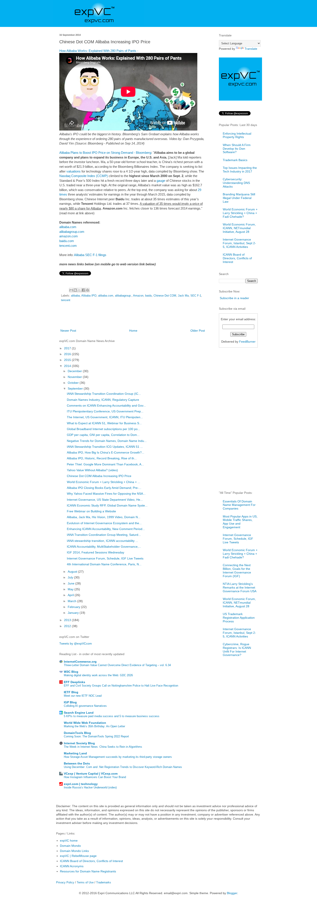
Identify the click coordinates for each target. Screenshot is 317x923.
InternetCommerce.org (80, 661)
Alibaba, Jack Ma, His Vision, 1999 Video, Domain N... (103, 517)
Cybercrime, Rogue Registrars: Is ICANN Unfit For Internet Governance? (237, 649)
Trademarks (103, 882)
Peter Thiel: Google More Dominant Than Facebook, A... (105, 464)
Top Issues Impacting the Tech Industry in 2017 (240, 169)
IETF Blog (71, 692)
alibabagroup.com (71, 231)
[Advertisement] (132, 316)
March (72, 601)
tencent (65, 300)
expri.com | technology (81, 784)
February (74, 607)
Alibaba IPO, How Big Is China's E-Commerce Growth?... (105, 452)
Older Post (197, 330)
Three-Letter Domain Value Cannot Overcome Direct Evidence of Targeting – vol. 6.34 (117, 665)
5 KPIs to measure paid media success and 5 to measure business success (111, 716)
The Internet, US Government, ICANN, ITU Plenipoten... (105, 417)
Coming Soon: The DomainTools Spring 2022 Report (96, 736)
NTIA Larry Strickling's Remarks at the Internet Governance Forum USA (239, 587)
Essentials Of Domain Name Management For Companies (239, 505)
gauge (161, 180)
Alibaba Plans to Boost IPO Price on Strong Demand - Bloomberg (105, 152)
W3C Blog (71, 671)
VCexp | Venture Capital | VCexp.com (91, 773)
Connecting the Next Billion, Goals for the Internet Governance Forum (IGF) (237, 570)
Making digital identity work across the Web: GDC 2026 (98, 675)
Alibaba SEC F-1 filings (90, 255)
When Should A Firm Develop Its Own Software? (237, 148)
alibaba (75, 295)
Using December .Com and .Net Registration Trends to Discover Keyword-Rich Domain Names (123, 767)
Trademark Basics (235, 160)
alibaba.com (67, 227)
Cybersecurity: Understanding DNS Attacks (236, 182)
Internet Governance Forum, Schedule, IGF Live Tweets (105, 558)
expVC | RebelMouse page (78, 856)
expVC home (69, 840)
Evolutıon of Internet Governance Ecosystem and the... (104, 523)
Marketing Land (75, 753)
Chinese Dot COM (165, 295)
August (73, 571)
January (74, 612)
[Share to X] (79, 290)
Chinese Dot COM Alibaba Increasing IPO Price (99, 476)
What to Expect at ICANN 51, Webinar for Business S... (104, 423)
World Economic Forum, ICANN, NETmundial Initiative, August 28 (239, 228)
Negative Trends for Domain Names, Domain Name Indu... (107, 441)
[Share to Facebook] (83, 290)
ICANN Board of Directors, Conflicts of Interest (237, 258)
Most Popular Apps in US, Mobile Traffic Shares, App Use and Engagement (240, 522)
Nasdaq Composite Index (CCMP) (83, 176)
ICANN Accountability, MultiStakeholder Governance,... (104, 546)
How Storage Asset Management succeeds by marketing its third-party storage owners (118, 756)
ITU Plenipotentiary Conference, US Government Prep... (105, 411)
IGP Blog (70, 702)
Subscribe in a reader (234, 298)
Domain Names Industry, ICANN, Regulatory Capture (103, 399)
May (71, 589)
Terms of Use (85, 882)
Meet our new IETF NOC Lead (83, 695)
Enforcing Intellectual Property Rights (237, 135)
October (74, 382)
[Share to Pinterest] (87, 290)
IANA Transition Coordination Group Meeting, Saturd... (104, 534)
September (76, 388)
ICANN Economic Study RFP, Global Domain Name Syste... (107, 505)
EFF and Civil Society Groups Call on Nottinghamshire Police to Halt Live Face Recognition (121, 685)
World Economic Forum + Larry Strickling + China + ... (103, 482)
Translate (251, 48)
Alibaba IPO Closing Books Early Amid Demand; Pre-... (104, 487)
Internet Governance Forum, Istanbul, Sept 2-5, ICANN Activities (239, 243)
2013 (68, 620)
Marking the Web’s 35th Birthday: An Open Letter (94, 726)
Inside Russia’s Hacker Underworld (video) (90, 787)
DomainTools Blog (77, 733)
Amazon (138, 295)
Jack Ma (183, 295)
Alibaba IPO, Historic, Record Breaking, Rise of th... (102, 458)
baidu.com (66, 241)
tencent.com (68, 245)
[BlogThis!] (75, 290)
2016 (68, 354)
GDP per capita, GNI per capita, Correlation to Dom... (103, 435)
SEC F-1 (195, 295)
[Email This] (71, 290)
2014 (68, 366)
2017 (68, 348)
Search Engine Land (79, 712)
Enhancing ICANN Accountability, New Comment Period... (106, 529)
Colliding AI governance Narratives (85, 705)
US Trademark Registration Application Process (239, 617)
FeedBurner (247, 341)
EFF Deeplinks (74, 682)
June (71, 583)
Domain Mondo (70, 845)
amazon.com (68, 236)
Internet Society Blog (79, 743)
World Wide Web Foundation (85, 722)
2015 (68, 360)
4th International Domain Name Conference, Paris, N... (104, 564)
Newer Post (68, 330)
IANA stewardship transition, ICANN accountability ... (102, 540)
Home (133, 330)
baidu (148, 295)
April (71, 595)
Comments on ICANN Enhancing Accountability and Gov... (106, 405)
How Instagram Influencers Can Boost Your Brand (95, 777)
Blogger (232, 893)
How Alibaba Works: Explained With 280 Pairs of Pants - (98, 51)
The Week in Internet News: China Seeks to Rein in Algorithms (103, 746)
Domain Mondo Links (74, 851)
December (75, 371)
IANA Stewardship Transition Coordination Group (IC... (104, 393)
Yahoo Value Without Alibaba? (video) (92, 470)
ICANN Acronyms (71, 866)
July (71, 577)
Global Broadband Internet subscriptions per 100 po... (103, 429)
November (75, 377)
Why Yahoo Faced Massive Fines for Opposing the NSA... (106, 493)
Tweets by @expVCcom (75, 643)
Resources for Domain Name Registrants (88, 871)
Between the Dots (77, 763)
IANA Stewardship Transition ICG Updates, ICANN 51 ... (105, 446)
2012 (68, 626)
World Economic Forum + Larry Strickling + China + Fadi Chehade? (240, 213)
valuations (73, 171)
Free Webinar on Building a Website (91, 511)
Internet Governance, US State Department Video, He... (105, 499)
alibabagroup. (123, 295)
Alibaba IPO (88, 295)
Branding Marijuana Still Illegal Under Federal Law (239, 198)
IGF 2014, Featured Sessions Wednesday (95, 552)
